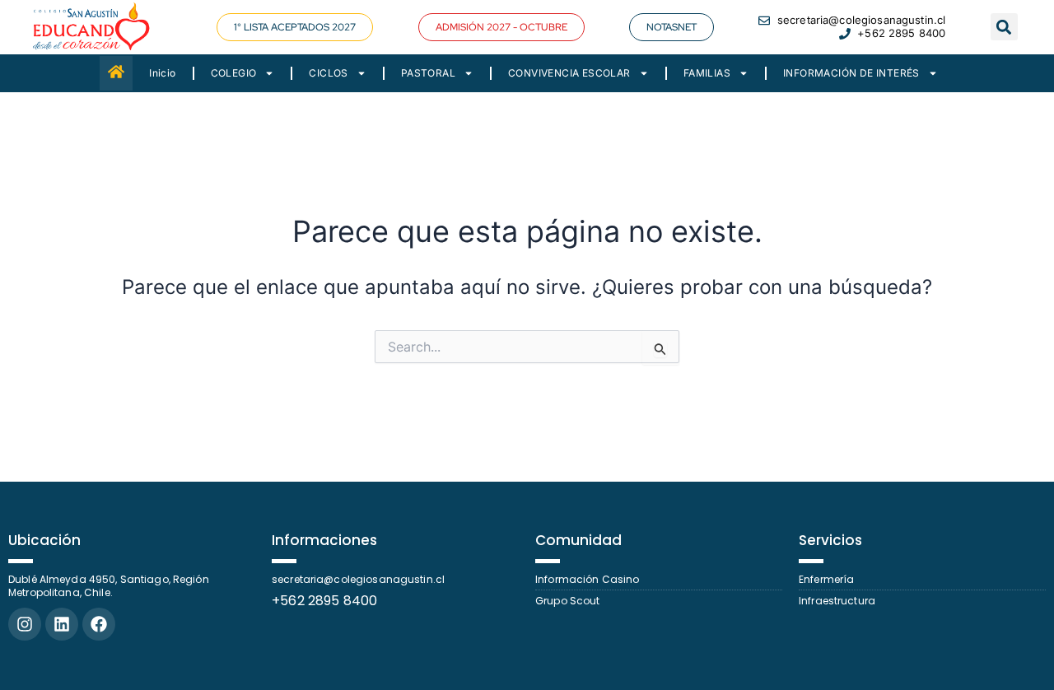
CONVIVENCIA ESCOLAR (569, 73)
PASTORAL (428, 73)
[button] (501, 27)
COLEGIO (234, 73)
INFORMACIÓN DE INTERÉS (851, 73)
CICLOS (328, 73)
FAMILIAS (706, 73)
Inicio (162, 73)
